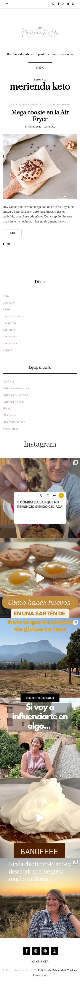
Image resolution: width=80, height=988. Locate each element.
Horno (7, 408)
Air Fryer (8, 381)
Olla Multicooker (14, 422)
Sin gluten (9, 323)
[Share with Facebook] (5, 244)
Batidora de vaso (14, 401)
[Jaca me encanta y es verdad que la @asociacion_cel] (40, 658)
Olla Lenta (9, 415)
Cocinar (15, 105)
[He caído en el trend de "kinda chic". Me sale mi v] (40, 898)
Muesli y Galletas (44, 105)
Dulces (26, 105)
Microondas (10, 428)
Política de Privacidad (52, 970)
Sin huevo (9, 329)
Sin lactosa (10, 343)
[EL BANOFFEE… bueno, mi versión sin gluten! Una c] (40, 818)
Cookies (72, 970)
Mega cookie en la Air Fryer (40, 116)
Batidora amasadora (16, 388)
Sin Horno (63, 105)
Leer (12, 233)
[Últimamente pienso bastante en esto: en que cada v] (40, 738)
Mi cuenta (40, 962)
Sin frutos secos (13, 316)
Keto (6, 296)
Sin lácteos (10, 336)
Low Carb (9, 302)
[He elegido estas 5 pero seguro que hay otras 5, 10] (40, 498)
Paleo (6, 309)
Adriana (49, 127)
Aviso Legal (40, 975)
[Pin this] (9, 244)
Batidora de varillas (15, 395)
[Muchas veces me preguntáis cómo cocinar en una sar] (40, 578)
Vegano (7, 350)
